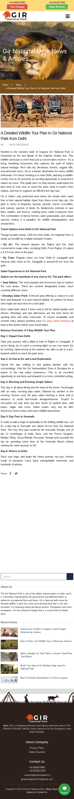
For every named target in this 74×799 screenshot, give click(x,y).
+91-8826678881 (17, 2)
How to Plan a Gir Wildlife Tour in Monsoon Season (45, 641)
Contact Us (42, 792)
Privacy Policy (37, 748)
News (19, 85)
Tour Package (17, 7)
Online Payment (37, 752)
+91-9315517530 (57, 2)
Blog (48, 789)
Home (5, 85)
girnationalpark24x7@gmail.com (37, 779)
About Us (31, 792)
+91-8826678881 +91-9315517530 (37, 769)
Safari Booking (57, 7)
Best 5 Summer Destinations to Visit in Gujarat (43, 678)
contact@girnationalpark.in (37, 775)
